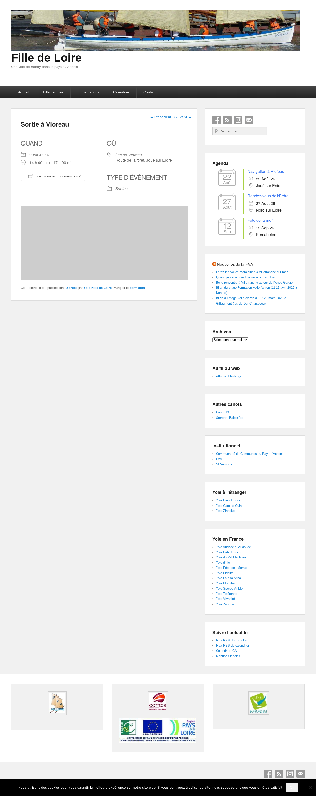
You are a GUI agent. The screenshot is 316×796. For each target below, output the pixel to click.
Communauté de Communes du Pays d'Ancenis (250, 454)
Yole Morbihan (226, 583)
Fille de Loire (46, 57)
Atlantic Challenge (229, 376)
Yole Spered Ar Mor (230, 588)
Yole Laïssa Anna (228, 578)
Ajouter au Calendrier (56, 176)
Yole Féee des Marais (231, 568)
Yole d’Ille (223, 562)
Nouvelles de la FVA (235, 264)
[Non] (309, 787)
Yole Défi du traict (228, 552)
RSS (227, 120)
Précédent (160, 117)
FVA (219, 459)
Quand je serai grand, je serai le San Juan (246, 277)
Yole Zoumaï (225, 604)
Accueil (23, 92)
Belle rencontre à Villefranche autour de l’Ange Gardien (255, 282)
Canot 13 (222, 412)
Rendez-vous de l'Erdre (268, 196)
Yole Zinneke (225, 511)
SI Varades (224, 464)
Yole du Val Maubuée (231, 557)
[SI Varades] (258, 703)
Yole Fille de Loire (98, 288)
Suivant (183, 117)
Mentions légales (228, 656)
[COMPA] (157, 701)
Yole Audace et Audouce (233, 547)
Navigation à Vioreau (265, 171)
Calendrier (121, 92)
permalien (137, 288)
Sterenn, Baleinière (229, 418)
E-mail (249, 120)
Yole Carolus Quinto (230, 506)
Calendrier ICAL (227, 651)
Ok (292, 787)
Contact (149, 92)
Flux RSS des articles (231, 640)
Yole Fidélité (225, 573)
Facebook (216, 120)
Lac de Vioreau (128, 154)
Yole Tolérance (226, 594)
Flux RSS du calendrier (232, 645)
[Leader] (157, 742)
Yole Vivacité (225, 599)
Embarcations (88, 92)
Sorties (121, 188)
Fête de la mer (260, 220)
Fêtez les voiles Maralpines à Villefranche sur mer (252, 272)
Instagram (238, 120)
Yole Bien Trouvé (228, 500)
